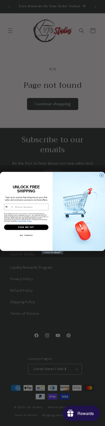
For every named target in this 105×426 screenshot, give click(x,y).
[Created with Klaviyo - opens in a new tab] (52, 252)
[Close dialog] (102, 175)
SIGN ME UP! (26, 227)
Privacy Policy (22, 221)
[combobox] (9, 207)
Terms (30, 221)
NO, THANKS (26, 235)
